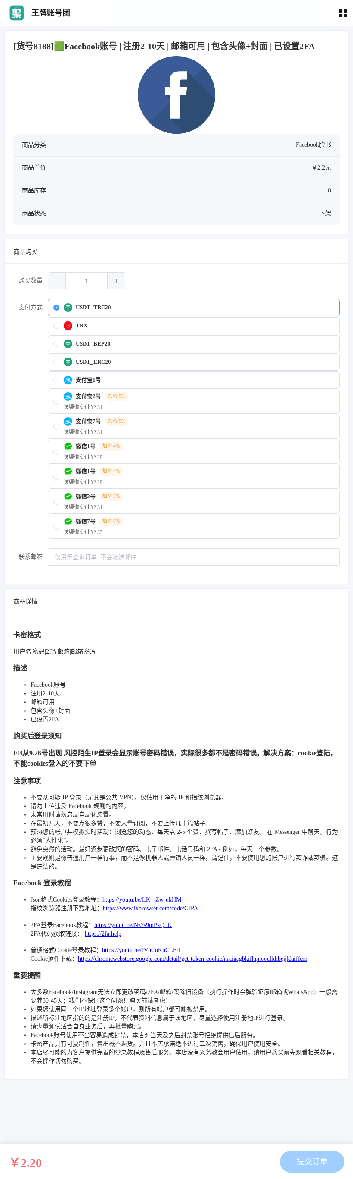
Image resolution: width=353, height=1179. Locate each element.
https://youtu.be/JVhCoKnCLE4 (141, 950)
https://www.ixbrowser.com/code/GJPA (150, 908)
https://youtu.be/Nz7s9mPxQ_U (133, 925)
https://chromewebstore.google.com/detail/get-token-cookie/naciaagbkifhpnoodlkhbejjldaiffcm (192, 959)
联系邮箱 (31, 556)
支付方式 (31, 307)
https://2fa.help (103, 934)
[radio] (194, 307)
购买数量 (31, 280)
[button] (57, 281)
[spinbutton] (86, 280)
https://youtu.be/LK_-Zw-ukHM (141, 899)
